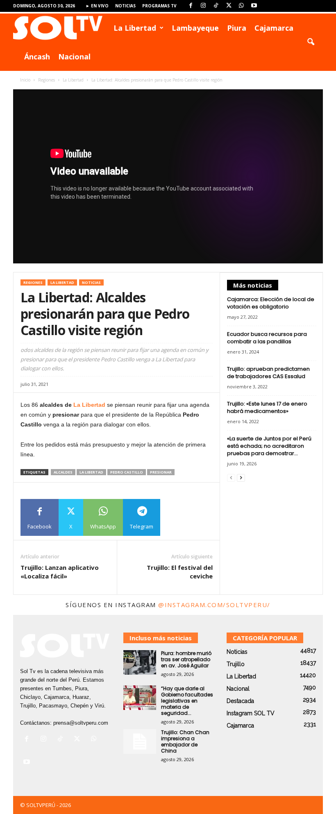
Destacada (240, 701)
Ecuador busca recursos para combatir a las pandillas (267, 337)
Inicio (25, 80)
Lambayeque (195, 28)
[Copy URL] (179, 517)
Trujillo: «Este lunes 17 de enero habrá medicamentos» (267, 407)
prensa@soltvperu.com (80, 723)
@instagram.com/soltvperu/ (214, 605)
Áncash (37, 56)
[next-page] (241, 478)
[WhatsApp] (241, 6)
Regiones (46, 80)
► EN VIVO (97, 6)
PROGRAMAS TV (159, 6)
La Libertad (135, 28)
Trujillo (236, 664)
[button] (311, 42)
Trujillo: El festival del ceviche (180, 571)
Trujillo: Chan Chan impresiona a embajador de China (185, 741)
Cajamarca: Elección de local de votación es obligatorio (270, 303)
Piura (236, 28)
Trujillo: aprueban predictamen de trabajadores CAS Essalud (268, 372)
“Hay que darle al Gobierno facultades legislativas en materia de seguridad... (187, 701)
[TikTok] (216, 6)
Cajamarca (273, 28)
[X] (229, 6)
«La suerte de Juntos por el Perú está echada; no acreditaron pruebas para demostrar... (269, 446)
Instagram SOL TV (251, 713)
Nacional (74, 56)
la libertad (91, 472)
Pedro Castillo (126, 472)
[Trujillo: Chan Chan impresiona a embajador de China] (139, 741)
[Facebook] (190, 6)
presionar (161, 472)
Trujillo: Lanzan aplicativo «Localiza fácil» (59, 571)
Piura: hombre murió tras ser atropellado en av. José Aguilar (186, 659)
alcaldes (63, 472)
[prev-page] (231, 478)
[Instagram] (203, 6)
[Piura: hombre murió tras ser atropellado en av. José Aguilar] (139, 662)
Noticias (125, 6)
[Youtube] (254, 6)
